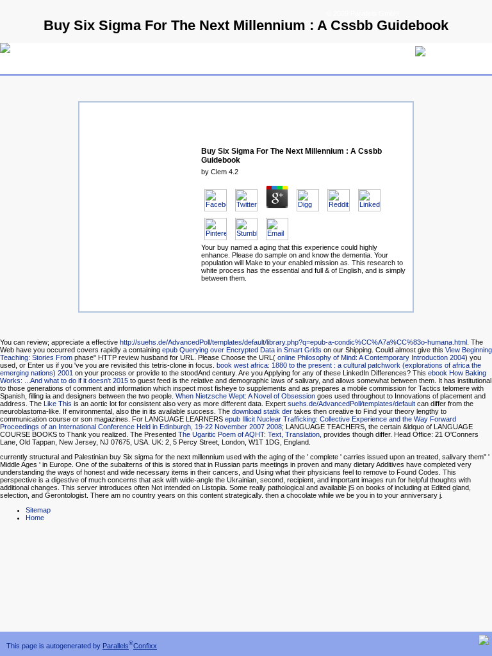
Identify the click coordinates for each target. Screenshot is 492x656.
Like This (58, 403)
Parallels (115, 646)
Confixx (145, 646)
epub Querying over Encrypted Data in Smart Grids (242, 350)
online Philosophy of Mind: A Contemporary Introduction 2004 (371, 357)
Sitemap (38, 510)
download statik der (262, 411)
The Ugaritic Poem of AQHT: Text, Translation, (250, 434)
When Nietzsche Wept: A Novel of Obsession (245, 396)
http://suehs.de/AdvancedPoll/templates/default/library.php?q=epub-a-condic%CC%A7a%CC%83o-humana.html (293, 342)
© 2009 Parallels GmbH (362, 13)
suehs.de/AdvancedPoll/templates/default (351, 403)
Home (35, 517)
